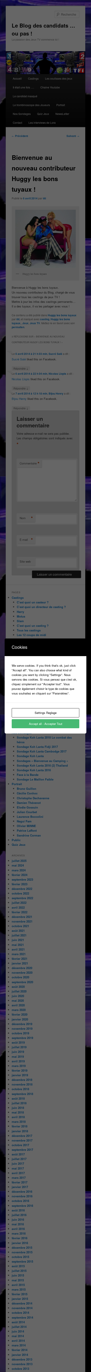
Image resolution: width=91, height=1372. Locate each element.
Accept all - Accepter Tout (45, 724)
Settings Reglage (46, 713)
